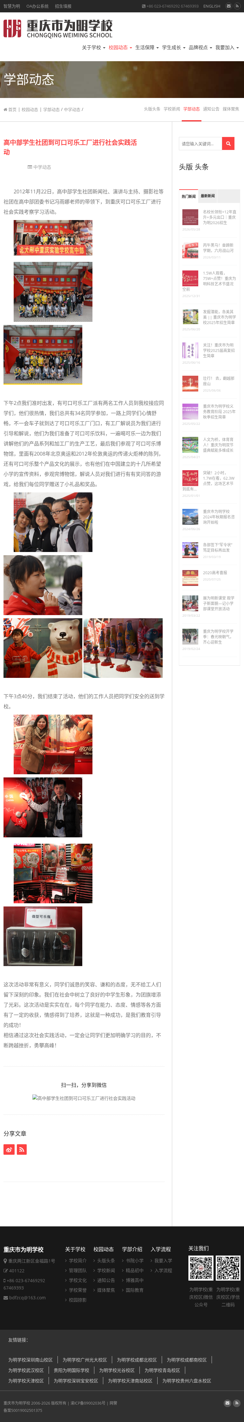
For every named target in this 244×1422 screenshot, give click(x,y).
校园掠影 (77, 1300)
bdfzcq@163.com (27, 1298)
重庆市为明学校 (16, 1403)
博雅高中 (134, 1280)
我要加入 (225, 47)
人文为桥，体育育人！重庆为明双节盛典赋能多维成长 (218, 445)
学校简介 (77, 1260)
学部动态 (51, 109)
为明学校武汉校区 (26, 1370)
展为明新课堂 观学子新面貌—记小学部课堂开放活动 (218, 603)
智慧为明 (11, 6)
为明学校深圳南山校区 (30, 1360)
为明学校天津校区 (26, 1381)
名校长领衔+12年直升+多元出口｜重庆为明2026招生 (219, 217)
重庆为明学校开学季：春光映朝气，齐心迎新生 (218, 637)
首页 (12, 109)
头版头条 (152, 109)
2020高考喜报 (215, 572)
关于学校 (92, 47)
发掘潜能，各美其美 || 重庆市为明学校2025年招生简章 (219, 317)
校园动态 (119, 47)
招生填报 (63, 6)
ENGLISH (211, 6)
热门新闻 (189, 197)
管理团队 (77, 1270)
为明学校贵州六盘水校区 (186, 1381)
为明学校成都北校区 (137, 1360)
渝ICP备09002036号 (88, 1403)
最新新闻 (208, 196)
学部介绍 (132, 1249)
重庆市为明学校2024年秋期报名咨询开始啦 (219, 517)
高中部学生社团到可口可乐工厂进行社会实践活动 (70, 147)
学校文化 (77, 1280)
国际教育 (134, 1290)
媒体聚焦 (231, 109)
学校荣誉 (77, 1290)
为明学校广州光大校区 (85, 1360)
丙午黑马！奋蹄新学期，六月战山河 (218, 248)
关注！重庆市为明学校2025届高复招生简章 (219, 350)
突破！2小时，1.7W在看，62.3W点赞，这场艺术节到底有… (208, 481)
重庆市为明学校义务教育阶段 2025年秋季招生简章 (219, 412)
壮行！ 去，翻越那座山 (218, 381)
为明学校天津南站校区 (130, 1381)
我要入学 (162, 1260)
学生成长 (172, 47)
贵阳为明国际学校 (71, 1370)
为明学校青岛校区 (162, 1370)
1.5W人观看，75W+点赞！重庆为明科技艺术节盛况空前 (209, 281)
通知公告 (211, 109)
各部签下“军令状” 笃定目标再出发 (217, 547)
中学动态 (72, 109)
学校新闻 (172, 109)
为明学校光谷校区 (117, 1370)
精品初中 (134, 1270)
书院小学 (134, 1260)
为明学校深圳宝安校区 (76, 1381)
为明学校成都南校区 (187, 1360)
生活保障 (145, 47)
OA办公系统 (37, 6)
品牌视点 (199, 47)
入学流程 (161, 1249)
